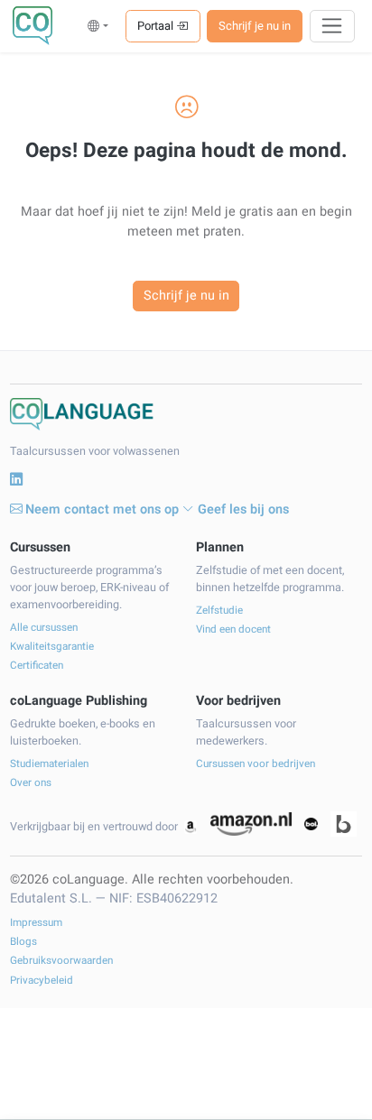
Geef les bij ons (243, 509)
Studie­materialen (49, 764)
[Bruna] (343, 824)
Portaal (156, 25)
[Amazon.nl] (251, 824)
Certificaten (36, 665)
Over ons (30, 783)
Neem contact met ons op (102, 509)
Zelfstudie (219, 610)
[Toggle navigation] (333, 26)
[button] (98, 25)
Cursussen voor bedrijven (255, 764)
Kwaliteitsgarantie (52, 646)
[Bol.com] (310, 824)
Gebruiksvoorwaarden (61, 960)
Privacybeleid (41, 980)
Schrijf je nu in (255, 25)
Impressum (36, 922)
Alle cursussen (44, 627)
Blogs (23, 941)
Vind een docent (233, 629)
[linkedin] (16, 480)
